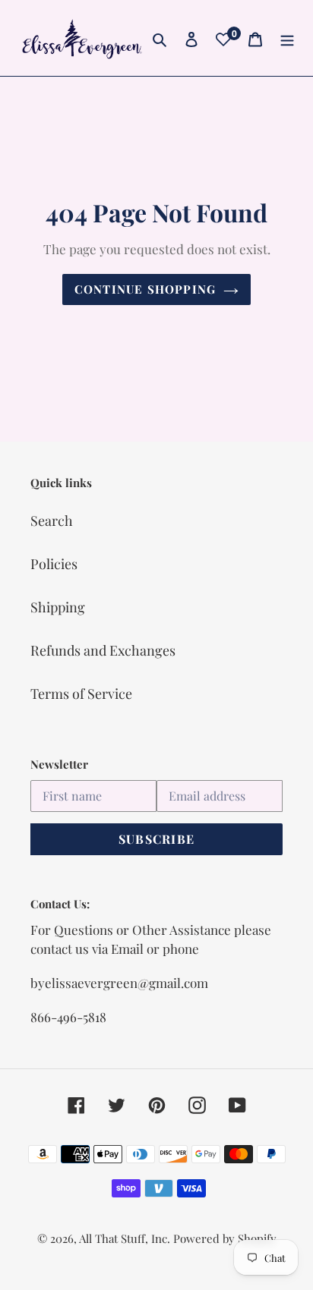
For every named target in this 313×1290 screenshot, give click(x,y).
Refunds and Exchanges (102, 650)
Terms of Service (81, 693)
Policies (53, 564)
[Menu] (287, 37)
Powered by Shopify (225, 1238)
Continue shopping (145, 289)
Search (51, 520)
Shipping (57, 607)
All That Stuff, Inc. (126, 1238)
